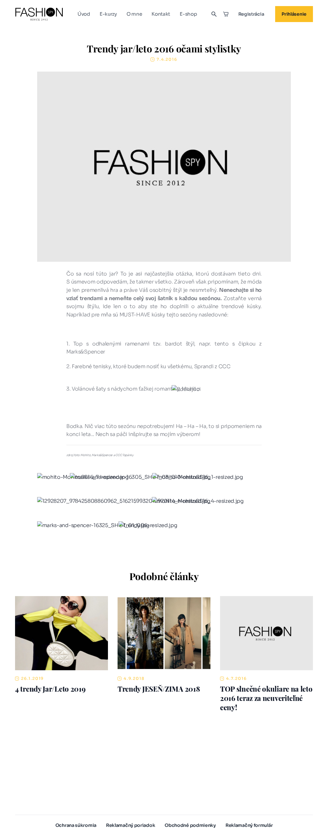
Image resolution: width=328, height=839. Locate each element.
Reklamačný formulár (249, 825)
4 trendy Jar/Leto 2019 (50, 689)
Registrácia (251, 14)
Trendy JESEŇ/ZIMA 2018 (159, 689)
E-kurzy (108, 14)
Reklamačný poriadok (130, 825)
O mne (134, 14)
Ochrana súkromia (75, 825)
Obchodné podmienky (190, 825)
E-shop (188, 14)
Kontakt (161, 14)
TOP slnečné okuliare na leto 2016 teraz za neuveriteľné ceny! (266, 698)
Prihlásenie (294, 14)
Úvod (84, 14)
